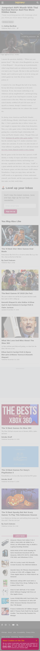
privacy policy (7, 646)
